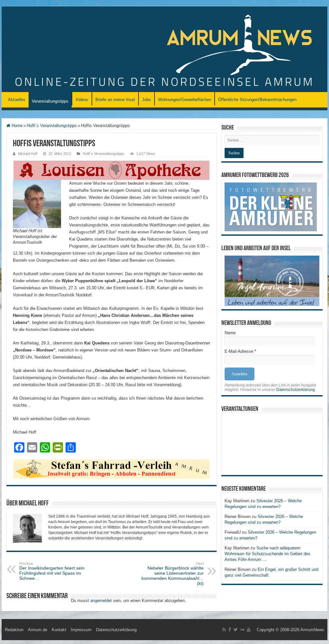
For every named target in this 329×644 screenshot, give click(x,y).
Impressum (81, 629)
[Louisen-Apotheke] (111, 169)
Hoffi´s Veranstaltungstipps (52, 125)
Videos (82, 99)
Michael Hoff (27, 154)
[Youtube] (248, 629)
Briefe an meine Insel (115, 99)
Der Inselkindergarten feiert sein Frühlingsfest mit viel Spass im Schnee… (51, 571)
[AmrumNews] (164, 49)
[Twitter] (235, 629)
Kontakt (59, 629)
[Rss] (224, 629)
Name (230, 332)
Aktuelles (16, 99)
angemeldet (101, 600)
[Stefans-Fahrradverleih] (111, 468)
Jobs (146, 99)
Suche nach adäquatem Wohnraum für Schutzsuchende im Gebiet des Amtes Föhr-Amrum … (267, 554)
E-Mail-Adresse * (240, 351)
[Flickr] (242, 629)
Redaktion (14, 629)
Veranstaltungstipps (50, 101)
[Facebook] (230, 629)
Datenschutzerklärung (295, 389)
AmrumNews (312, 629)
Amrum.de (37, 629)
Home (16, 125)
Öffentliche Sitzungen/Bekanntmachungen (257, 99)
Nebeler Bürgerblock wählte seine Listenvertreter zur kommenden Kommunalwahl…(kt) (172, 574)
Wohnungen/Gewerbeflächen (184, 99)
